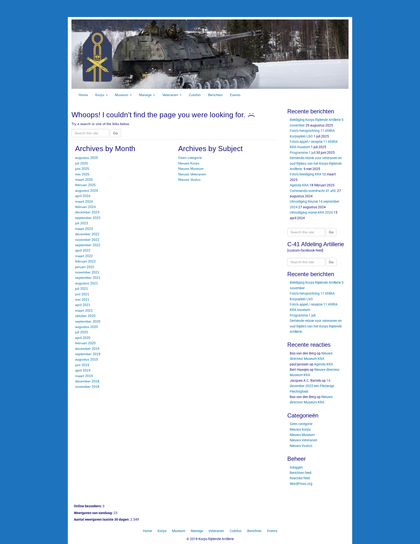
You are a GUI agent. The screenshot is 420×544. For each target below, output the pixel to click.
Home (83, 95)
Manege (146, 95)
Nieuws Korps (188, 163)
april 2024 (82, 196)
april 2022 (82, 250)
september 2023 (87, 218)
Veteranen (170, 95)
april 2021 (82, 305)
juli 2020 (81, 332)
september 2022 (87, 245)
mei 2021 (82, 299)
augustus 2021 (86, 283)
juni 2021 (82, 294)
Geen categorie (190, 158)
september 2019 (87, 354)
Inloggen (296, 467)
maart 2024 (84, 201)
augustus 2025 (86, 158)
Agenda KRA (299, 185)
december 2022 (87, 234)
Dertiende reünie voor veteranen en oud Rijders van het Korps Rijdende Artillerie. (316, 163)
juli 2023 (81, 223)
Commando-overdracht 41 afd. (313, 191)
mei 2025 (82, 174)
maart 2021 (84, 310)
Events (235, 95)
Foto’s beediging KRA (305, 174)
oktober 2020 (85, 316)
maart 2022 (84, 256)
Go (115, 133)
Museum (122, 95)
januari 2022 (84, 267)
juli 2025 (81, 163)
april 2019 (82, 370)
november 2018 (87, 387)
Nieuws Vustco (189, 179)
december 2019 (87, 349)
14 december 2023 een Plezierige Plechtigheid (312, 386)
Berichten (215, 95)
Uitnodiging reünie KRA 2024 (311, 212)
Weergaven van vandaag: (94, 513)
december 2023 (87, 212)
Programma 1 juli (302, 152)
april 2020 (82, 338)
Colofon (195, 95)
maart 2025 (84, 179)
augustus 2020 (86, 327)
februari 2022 (85, 261)
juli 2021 (81, 288)
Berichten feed (300, 473)
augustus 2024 (86, 190)
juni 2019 (82, 365)
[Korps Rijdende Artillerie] (210, 54)
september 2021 (87, 278)
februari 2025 (85, 185)
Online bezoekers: (88, 506)
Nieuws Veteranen (192, 174)
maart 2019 (84, 376)
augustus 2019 (86, 359)
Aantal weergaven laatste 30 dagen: (102, 519)
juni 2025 (82, 169)
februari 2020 (85, 343)
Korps (100, 95)
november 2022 (87, 240)
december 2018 (87, 381)
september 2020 (87, 321)
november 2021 (87, 272)
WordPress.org (301, 484)
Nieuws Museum (191, 169)
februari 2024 (85, 207)
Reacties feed (300, 478)
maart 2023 (84, 229)
